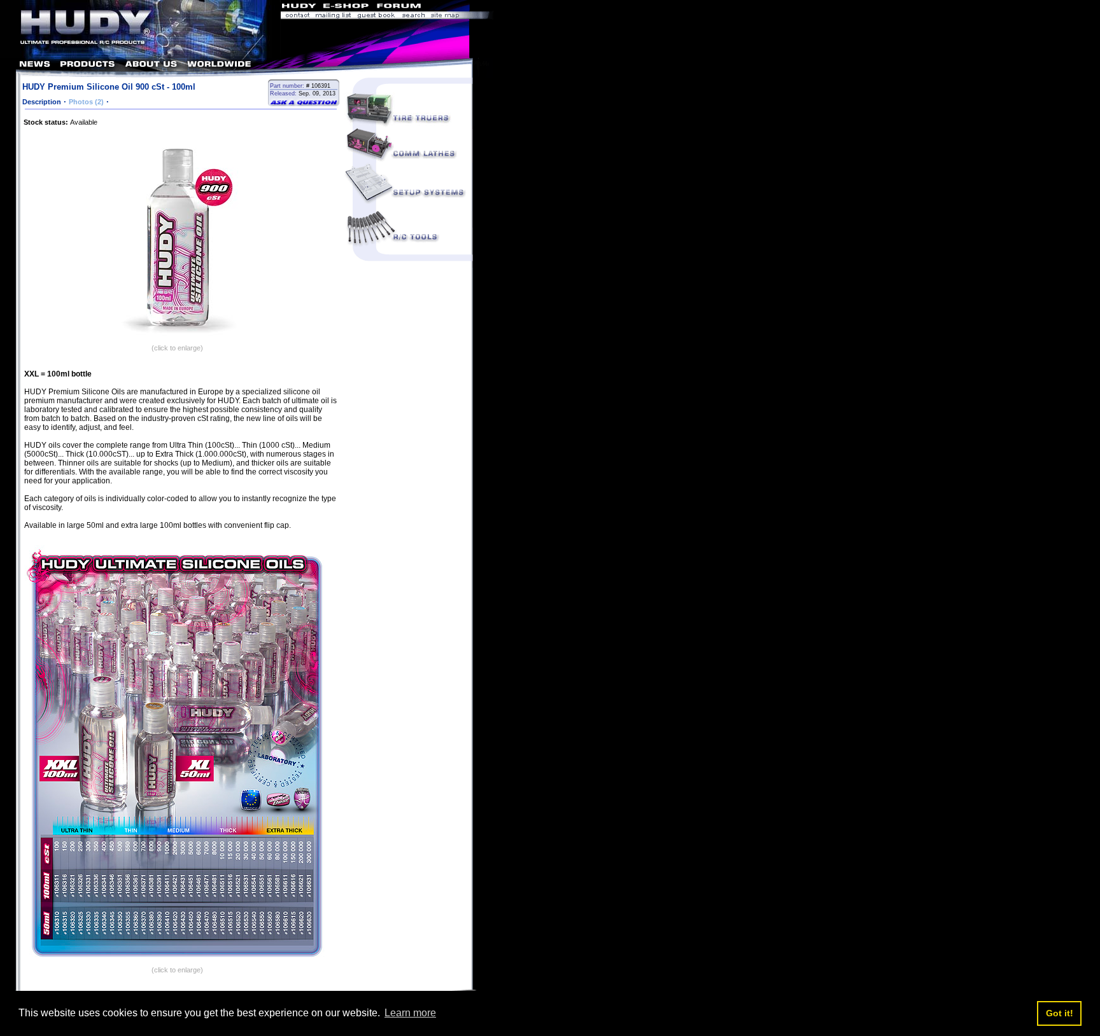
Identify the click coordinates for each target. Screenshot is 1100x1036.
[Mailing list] (333, 16)
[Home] (140, 54)
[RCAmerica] (458, 7)
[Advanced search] (413, 16)
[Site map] (460, 16)
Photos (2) (86, 102)
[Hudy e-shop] (345, 7)
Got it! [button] (1059, 1013)
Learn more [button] (410, 1012)
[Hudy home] (300, 7)
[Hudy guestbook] (376, 16)
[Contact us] (297, 16)
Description (41, 102)
